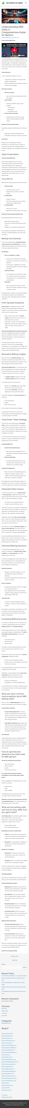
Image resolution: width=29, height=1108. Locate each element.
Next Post (14, 960)
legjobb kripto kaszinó (7, 1097)
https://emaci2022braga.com (9, 1045)
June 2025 (4, 1015)
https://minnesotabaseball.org (9, 1052)
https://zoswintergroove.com (9, 1080)
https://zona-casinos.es (7, 1033)
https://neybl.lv (5, 1083)
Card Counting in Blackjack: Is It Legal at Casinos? (14, 975)
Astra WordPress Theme (18, 1104)
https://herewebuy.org (7, 1085)
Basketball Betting (6, 37)
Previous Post (14, 956)
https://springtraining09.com (9, 1071)
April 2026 (4, 1008)
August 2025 (5, 1011)
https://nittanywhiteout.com (9, 1076)
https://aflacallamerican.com (9, 1059)
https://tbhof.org (6, 1054)
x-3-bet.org (4, 1095)
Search (3, 964)
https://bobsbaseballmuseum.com (10, 1061)
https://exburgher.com (7, 1036)
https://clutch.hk (6, 1087)
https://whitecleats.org (7, 1066)
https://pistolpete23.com (8, 1073)
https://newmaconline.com (8, 1040)
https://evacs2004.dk (7, 1043)
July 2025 (4, 1013)
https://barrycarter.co (7, 1038)
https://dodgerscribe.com (8, 1069)
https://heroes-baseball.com (9, 1064)
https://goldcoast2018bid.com (9, 1047)
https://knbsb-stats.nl (7, 1057)
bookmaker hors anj (6, 1090)
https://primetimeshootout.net (9, 1078)
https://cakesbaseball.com (8, 1050)
